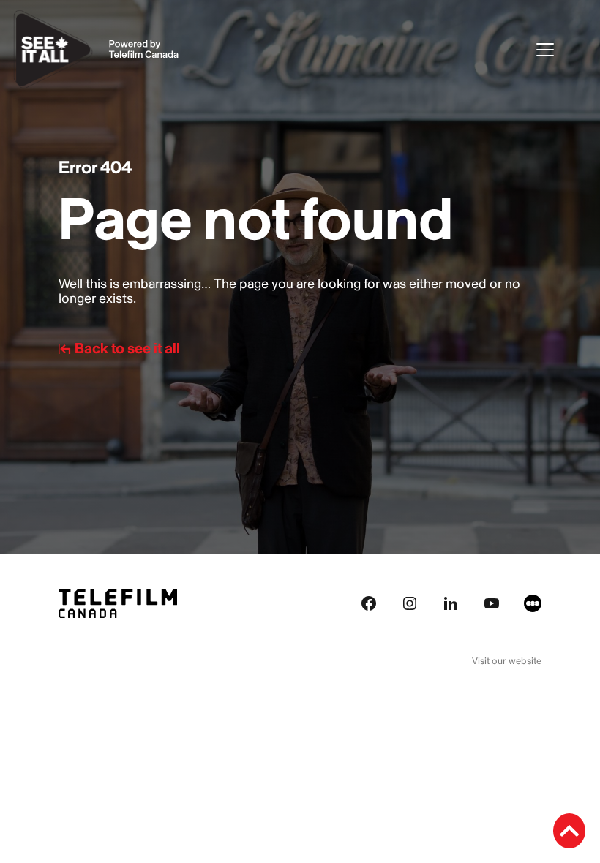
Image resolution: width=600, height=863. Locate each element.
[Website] (532, 602)
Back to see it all (127, 349)
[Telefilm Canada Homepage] (118, 602)
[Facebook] (369, 602)
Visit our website (506, 661)
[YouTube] (491, 602)
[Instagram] (410, 602)
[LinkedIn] (451, 602)
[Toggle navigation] (558, 50)
